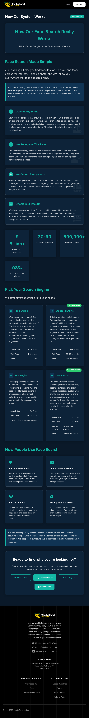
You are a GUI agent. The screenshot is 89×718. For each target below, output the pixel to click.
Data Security (59, 693)
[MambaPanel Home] (14, 4)
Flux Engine (70, 577)
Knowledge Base (32, 684)
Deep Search (45, 587)
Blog (32, 688)
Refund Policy (60, 697)
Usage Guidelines (60, 684)
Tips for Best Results (31, 693)
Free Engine (22, 577)
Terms (59, 688)
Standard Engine (46, 577)
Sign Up (79, 4)
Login (68, 4)
